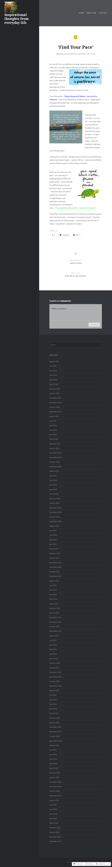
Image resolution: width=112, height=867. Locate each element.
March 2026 (53, 384)
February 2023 (54, 553)
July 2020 (52, 695)
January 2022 (54, 613)
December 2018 (55, 782)
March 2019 (53, 768)
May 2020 (53, 704)
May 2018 (53, 814)
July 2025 (52, 421)
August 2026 (54, 361)
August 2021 (54, 636)
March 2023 (53, 549)
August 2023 (54, 526)
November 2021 (55, 622)
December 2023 (55, 508)
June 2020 (53, 700)
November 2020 (55, 677)
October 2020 (54, 681)
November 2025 (55, 403)
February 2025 (54, 444)
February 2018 (54, 828)
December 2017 (55, 837)
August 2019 (54, 745)
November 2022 (55, 567)
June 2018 (53, 809)
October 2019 (54, 736)
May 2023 (53, 540)
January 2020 (54, 723)
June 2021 (53, 645)
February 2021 (54, 663)
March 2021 (53, 658)
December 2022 (55, 563)
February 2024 (54, 498)
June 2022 (53, 590)
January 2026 (54, 393)
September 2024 (55, 467)
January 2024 (54, 503)
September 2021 (55, 631)
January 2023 (54, 558)
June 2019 (53, 754)
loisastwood (70, 54)
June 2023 (53, 535)
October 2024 (54, 462)
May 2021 (53, 649)
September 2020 (55, 686)
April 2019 (53, 764)
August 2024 (54, 471)
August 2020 (54, 690)
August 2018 (54, 800)
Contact (103, 13)
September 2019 (55, 741)
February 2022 (54, 608)
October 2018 (54, 791)
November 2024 (55, 457)
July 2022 (52, 585)
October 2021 (54, 626)
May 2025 (53, 430)
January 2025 (54, 448)
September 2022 (55, 576)
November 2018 (55, 786)
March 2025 (53, 439)
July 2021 (52, 640)
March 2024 (53, 494)
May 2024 (53, 485)
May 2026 (53, 375)
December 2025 (55, 398)
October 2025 (54, 407)
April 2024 (53, 489)
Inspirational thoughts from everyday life (16, 18)
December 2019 (55, 727)
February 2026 (54, 389)
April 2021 (53, 654)
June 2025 (53, 425)
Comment (94, 324)
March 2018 (53, 823)
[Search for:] (75, 345)
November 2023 (55, 512)
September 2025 (55, 412)
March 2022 (53, 604)
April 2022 (53, 599)
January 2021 (54, 668)
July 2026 (52, 366)
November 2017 (55, 841)
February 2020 (54, 718)
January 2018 (54, 832)
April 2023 (53, 544)
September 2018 (55, 796)
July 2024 (52, 476)
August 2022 (54, 581)
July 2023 (52, 530)
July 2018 (52, 805)
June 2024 (53, 480)
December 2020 (55, 672)
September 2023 (55, 521)
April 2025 (53, 434)
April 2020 (53, 709)
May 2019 (53, 759)
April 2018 (53, 819)
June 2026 (53, 371)
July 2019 (52, 750)
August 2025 (54, 416)
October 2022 (54, 572)
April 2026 (53, 380)
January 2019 (54, 777)
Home (81, 13)
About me (91, 13)
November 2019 (55, 732)
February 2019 (54, 773)
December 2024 (55, 453)
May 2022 (53, 594)
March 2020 (53, 713)
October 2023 (54, 517)
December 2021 (55, 617)
